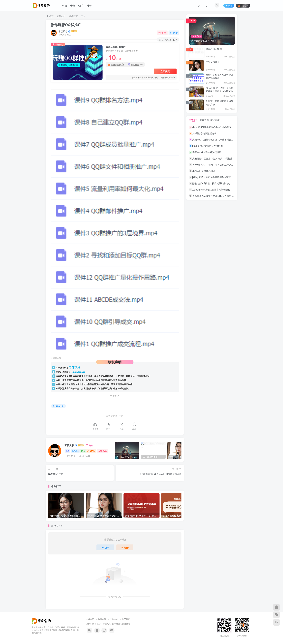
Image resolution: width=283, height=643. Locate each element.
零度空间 (118, 623)
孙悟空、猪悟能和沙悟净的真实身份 (219, 102)
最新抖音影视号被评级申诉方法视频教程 (219, 76)
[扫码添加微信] (276, 615)
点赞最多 (193, 119)
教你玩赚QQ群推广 (66, 24)
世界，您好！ (212, 61)
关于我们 (126, 619)
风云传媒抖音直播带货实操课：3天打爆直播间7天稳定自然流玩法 (225, 158)
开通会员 (244, 5)
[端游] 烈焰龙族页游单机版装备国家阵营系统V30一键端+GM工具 (225, 177)
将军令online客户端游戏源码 (206, 152)
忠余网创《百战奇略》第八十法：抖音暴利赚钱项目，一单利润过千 (226, 139)
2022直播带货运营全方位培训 (207, 146)
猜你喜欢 (215, 119)
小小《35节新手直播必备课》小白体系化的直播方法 (218, 127)
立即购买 (165, 71)
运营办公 (61, 16)
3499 (76, 451)
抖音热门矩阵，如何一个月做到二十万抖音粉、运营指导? (221, 164)
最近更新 (204, 119)
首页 (51, 16)
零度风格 (63, 31)
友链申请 (90, 619)
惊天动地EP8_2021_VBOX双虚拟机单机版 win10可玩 (219, 89)
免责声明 (102, 619)
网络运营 (73, 16)
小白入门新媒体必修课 (203, 170)
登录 (107, 547)
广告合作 (114, 619)
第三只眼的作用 (214, 48)
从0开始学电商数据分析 (204, 133)
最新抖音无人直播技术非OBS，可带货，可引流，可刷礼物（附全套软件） (230, 196)
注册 (126, 547)
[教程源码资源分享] (42, 620)
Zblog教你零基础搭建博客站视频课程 (211, 189)
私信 (175, 33)
